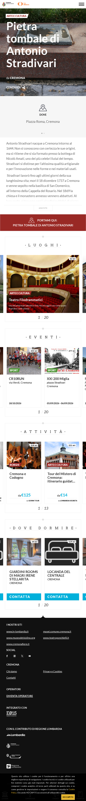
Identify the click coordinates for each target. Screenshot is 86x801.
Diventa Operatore (19, 695)
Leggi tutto (43, 208)
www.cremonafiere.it (17, 643)
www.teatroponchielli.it (56, 637)
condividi (13, 87)
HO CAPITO (68, 797)
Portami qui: (43, 222)
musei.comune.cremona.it (57, 631)
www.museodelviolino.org (20, 637)
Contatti (11, 677)
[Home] (15, 4)
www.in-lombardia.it (17, 631)
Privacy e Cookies (52, 671)
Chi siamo (11, 671)
